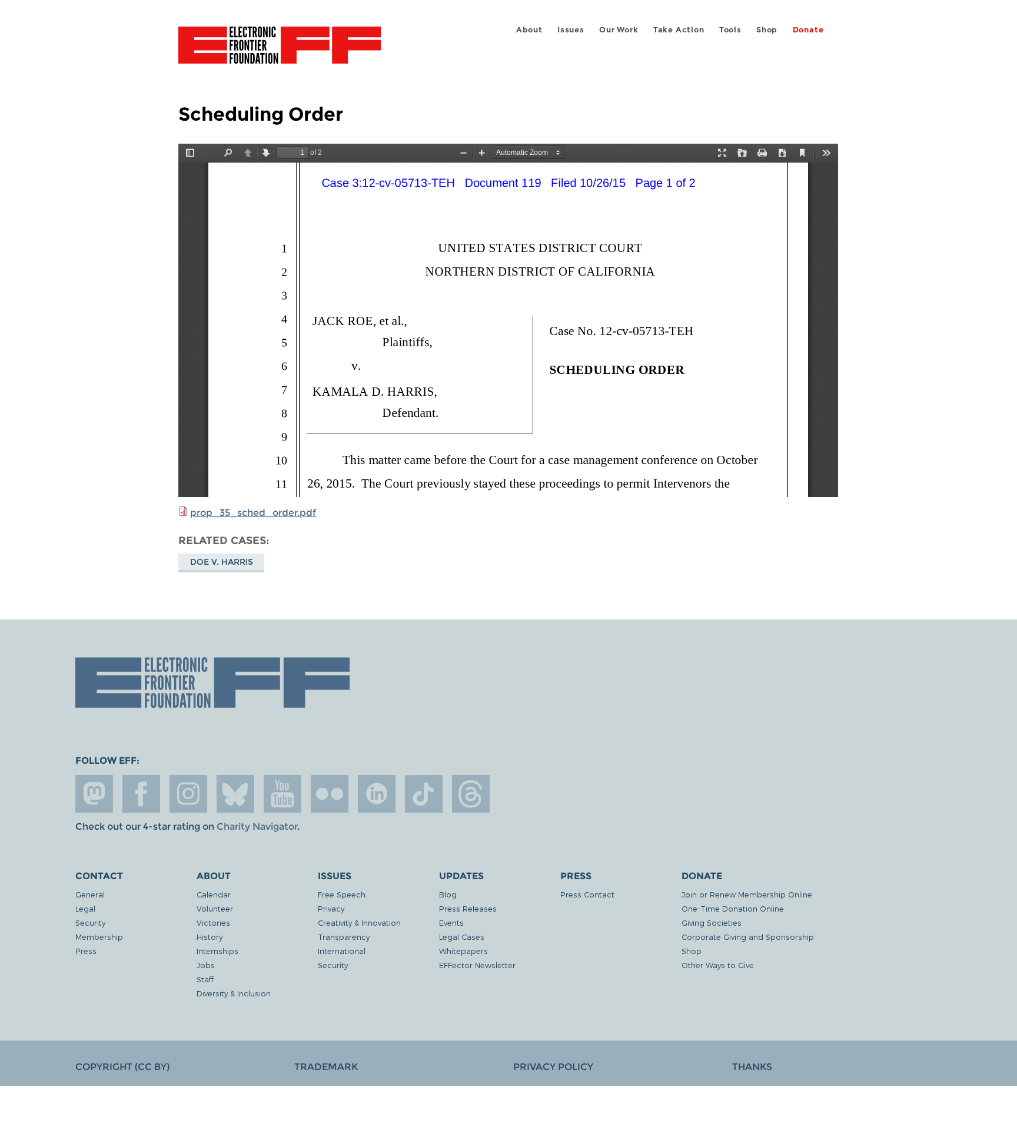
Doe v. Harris (221, 561)
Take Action (678, 29)
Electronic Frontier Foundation (279, 51)
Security (90, 922)
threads (471, 794)
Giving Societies (712, 922)
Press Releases (468, 908)
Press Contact (587, 894)
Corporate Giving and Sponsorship (748, 936)
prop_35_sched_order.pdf (253, 512)
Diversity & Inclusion (234, 993)
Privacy (331, 908)
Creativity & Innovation (359, 922)
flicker (329, 794)
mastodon (94, 794)
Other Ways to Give (718, 964)
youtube (282, 794)
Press (86, 950)
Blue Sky (235, 794)
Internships (217, 950)
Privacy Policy (553, 1066)
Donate (808, 29)
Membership (99, 936)
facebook (141, 794)
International (341, 950)
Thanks (752, 1066)
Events (451, 922)
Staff (205, 979)
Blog (448, 894)
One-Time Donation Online (733, 908)
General (90, 894)
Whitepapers (463, 950)
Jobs (206, 964)
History (209, 936)
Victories (213, 922)
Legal (85, 908)
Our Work (618, 29)
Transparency (344, 936)
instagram (188, 794)
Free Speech (341, 894)
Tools (730, 29)
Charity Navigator (257, 826)
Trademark (326, 1066)
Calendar (214, 894)
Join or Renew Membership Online (747, 894)
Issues (570, 29)
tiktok (424, 794)
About (529, 29)
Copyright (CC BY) (122, 1066)
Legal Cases (461, 936)
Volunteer (215, 908)
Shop (766, 29)
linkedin (377, 794)
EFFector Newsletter (477, 964)
